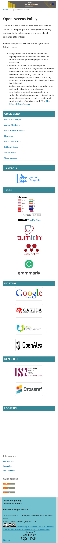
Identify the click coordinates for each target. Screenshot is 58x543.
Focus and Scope (12, 119)
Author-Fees (10, 152)
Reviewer (8, 136)
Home (5, 10)
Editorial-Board (11, 147)
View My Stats (33, 220)
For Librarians (9, 471)
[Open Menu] (3, 3)
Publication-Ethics (12, 141)
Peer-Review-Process (14, 130)
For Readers (8, 461)
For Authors (8, 466)
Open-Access (10, 158)
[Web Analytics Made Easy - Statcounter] (22, 220)
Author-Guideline (12, 125)
